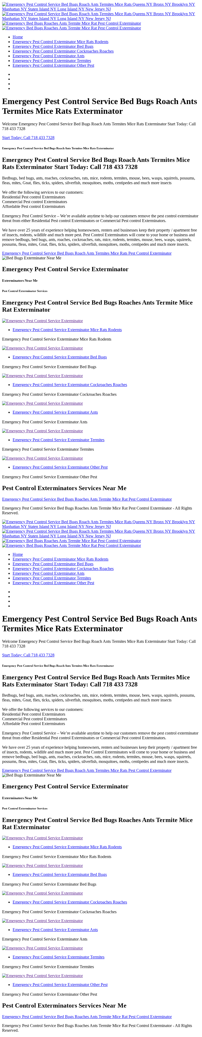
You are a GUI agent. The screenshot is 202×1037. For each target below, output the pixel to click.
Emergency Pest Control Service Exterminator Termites (58, 440)
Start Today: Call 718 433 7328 (28, 137)
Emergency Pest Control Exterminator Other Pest (53, 65)
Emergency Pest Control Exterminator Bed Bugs (53, 46)
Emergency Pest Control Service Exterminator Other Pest (60, 467)
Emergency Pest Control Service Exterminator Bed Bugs (60, 357)
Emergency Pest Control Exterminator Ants (48, 56)
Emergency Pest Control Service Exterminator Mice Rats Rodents (67, 329)
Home (18, 37)
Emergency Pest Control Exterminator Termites (52, 60)
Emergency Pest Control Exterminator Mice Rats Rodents (60, 41)
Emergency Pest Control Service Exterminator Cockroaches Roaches (70, 384)
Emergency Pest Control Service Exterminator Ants (55, 412)
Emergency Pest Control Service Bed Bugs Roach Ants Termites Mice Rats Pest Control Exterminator (86, 253)
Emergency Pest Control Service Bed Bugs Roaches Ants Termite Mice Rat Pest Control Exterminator (87, 499)
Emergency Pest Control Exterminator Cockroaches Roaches (63, 51)
